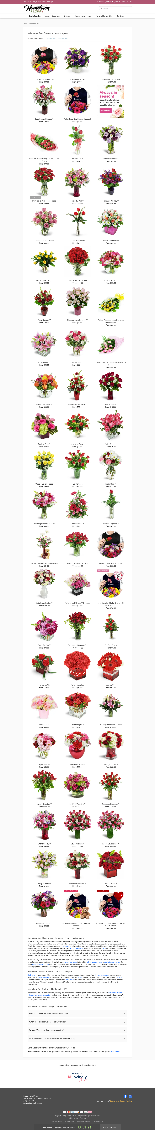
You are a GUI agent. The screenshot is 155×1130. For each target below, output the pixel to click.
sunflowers (70, 979)
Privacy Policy (69, 1121)
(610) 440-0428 (28, 1101)
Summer (46, 16)
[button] (149, 1120)
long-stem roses (71, 962)
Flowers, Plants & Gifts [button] (104, 16)
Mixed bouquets (44, 977)
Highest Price (51, 39)
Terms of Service (57, 1121)
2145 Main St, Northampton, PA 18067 (37, 1098)
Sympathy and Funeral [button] (83, 16)
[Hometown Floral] (39, 9)
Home (25, 24)
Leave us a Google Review (121, 1101)
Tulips (80, 977)
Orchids (119, 977)
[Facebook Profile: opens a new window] (125, 1096)
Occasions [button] (56, 16)
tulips (104, 948)
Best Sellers (38, 39)
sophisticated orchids (112, 962)
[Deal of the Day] (110, 101)
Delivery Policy (98, 1121)
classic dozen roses (76, 948)
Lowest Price (63, 39)
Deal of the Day (35, 16)
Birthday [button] (67, 16)
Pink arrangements (102, 975)
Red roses (31, 975)
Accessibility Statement (84, 1121)
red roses (65, 946)
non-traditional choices (40, 964)
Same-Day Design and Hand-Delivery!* (38, 1)
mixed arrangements (94, 962)
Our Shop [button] (120, 16)
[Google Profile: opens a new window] (130, 1096)
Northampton (116, 1051)
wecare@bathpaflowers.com (33, 1103)
